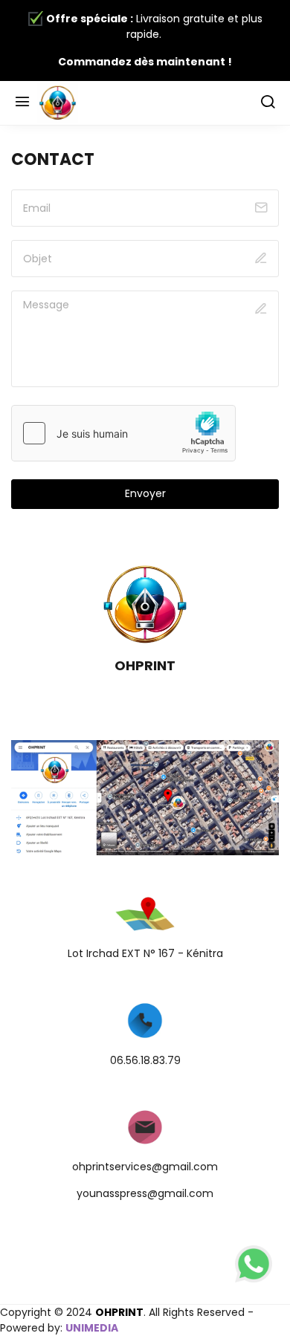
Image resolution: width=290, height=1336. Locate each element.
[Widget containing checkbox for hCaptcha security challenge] (123, 433)
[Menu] (22, 103)
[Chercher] (268, 103)
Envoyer (145, 493)
